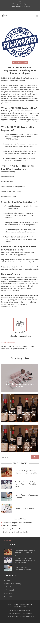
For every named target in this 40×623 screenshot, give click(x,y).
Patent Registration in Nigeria (20, 4)
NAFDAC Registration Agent (16, 9)
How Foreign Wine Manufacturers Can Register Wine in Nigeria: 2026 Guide (19, 414)
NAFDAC (9, 593)
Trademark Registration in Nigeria (20, 6)
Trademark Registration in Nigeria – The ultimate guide (25, 553)
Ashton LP (20, 332)
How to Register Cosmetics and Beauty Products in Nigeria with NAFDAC (20, 384)
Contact (28, 9)
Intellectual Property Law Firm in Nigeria (17, 523)
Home (8, 581)
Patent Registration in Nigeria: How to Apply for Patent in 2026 (26, 484)
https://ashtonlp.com (23, 336)
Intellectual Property (13, 584)
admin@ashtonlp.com (22, 607)
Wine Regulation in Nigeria (19, 447)
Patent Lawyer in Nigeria (24, 508)
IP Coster (7, 541)
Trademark (10, 590)
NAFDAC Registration (20, 63)
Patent (8, 587)
